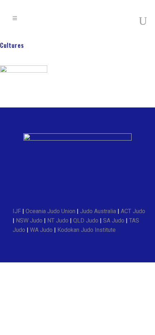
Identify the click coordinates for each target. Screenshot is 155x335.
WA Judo (41, 229)
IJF (17, 211)
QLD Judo (85, 220)
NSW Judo (29, 220)
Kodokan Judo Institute (86, 229)
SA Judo (113, 220)
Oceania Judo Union (50, 211)
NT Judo (57, 220)
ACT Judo (133, 211)
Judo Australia (98, 211)
